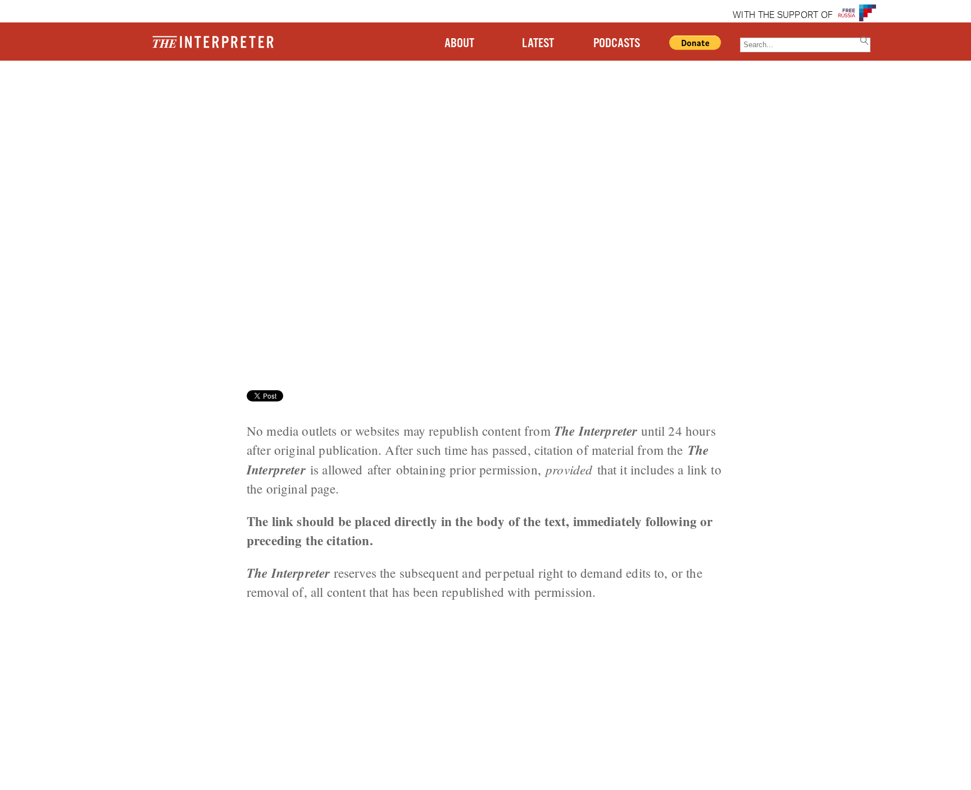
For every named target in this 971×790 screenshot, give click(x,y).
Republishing (190, 104)
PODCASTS (616, 43)
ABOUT (459, 43)
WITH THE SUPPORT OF (783, 15)
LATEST (538, 43)
